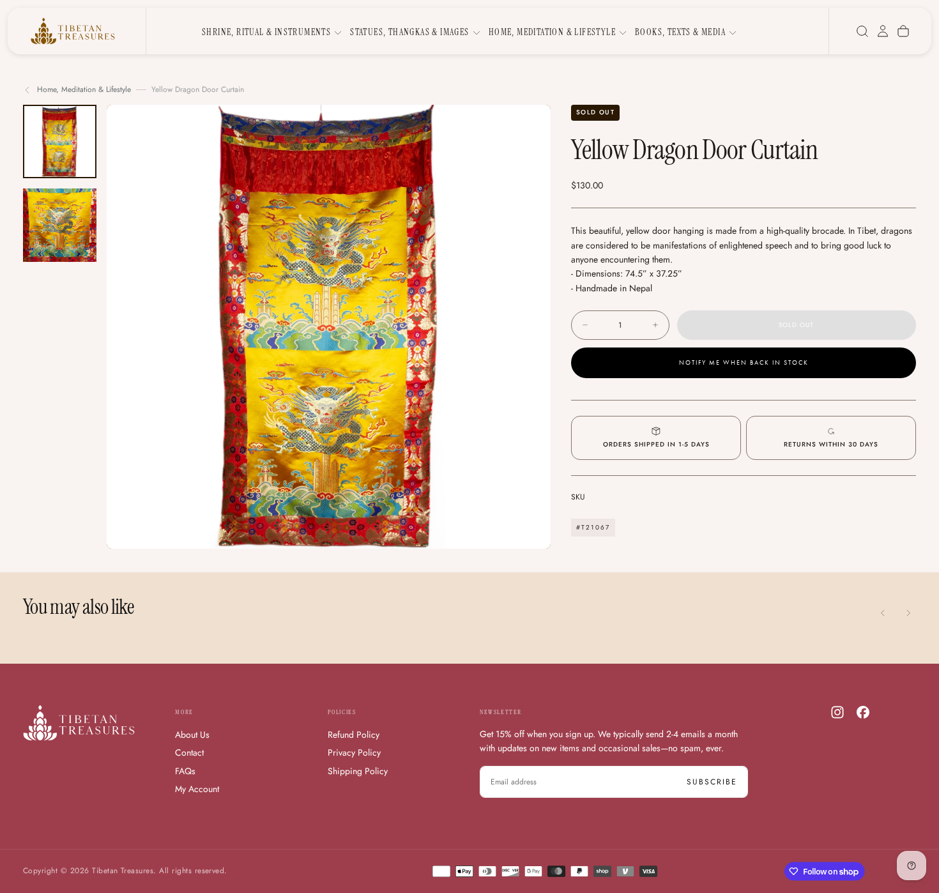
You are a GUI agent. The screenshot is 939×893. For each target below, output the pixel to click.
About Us (192, 734)
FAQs (185, 771)
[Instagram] (837, 712)
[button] (862, 31)
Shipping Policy (358, 771)
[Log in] (882, 31)
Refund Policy (353, 734)
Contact (189, 752)
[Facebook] (863, 712)
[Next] (908, 612)
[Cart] (903, 31)
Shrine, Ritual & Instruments (266, 32)
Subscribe (712, 782)
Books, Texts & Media (680, 32)
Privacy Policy (354, 752)
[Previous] (882, 612)
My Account (197, 788)
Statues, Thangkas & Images (409, 32)
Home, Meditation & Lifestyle (552, 32)
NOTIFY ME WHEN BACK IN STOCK (744, 363)
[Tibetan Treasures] (79, 723)
